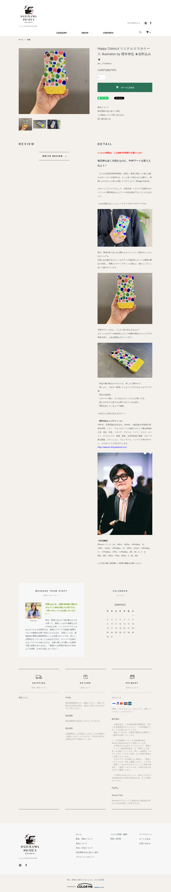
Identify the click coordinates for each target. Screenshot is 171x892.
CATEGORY (61, 32)
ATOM (118, 838)
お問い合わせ (144, 843)
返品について (103, 107)
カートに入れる (127, 87)
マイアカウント (133, 23)
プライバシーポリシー (85, 856)
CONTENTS (108, 32)
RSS (112, 838)
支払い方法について (84, 847)
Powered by (71, 886)
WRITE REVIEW (52, 156)
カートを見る (144, 838)
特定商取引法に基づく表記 (109, 111)
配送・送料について (84, 838)
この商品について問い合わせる (111, 114)
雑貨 (28, 39)
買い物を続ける (104, 118)
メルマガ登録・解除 (118, 834)
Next (85, 81)
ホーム (21, 39)
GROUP (84, 32)
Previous (23, 81)
